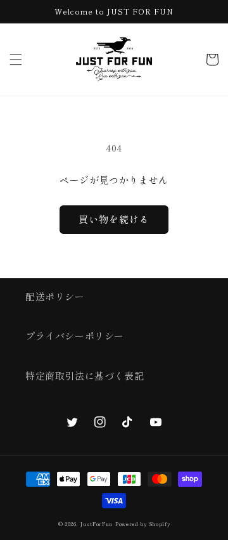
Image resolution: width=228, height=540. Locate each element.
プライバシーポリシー (74, 335)
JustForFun (96, 523)
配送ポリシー (55, 296)
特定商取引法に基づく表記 (84, 375)
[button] (16, 60)
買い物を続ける (114, 219)
